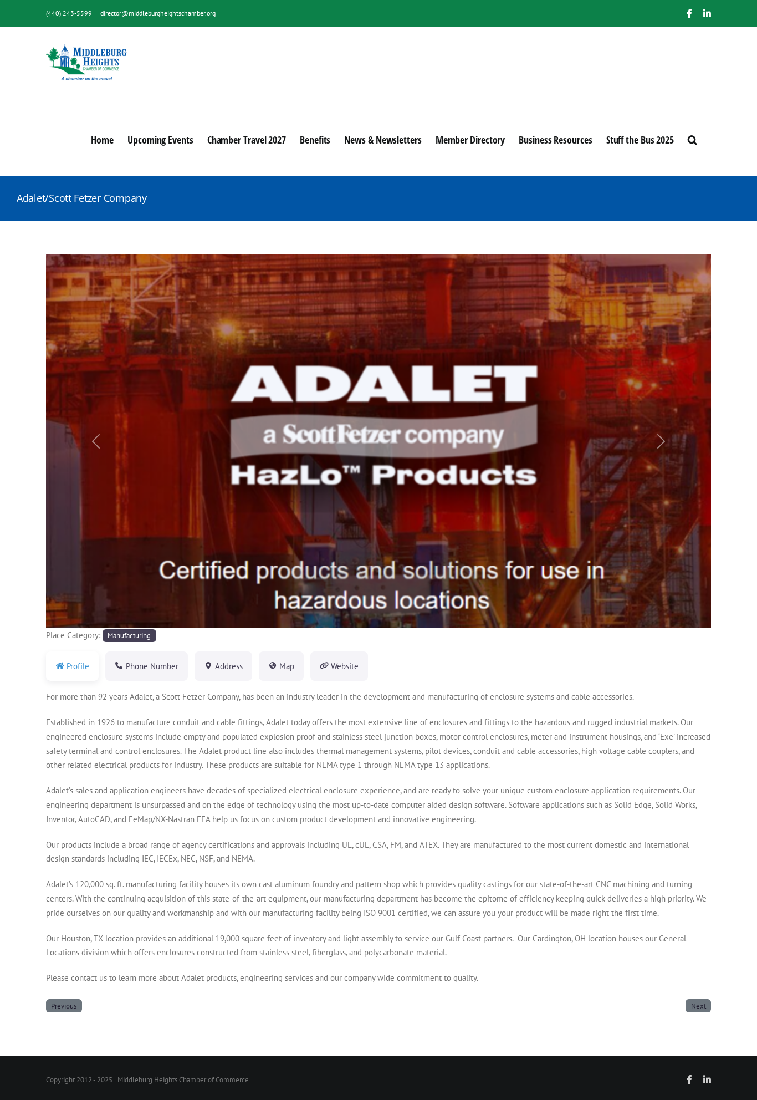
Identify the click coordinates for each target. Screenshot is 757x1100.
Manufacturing (129, 635)
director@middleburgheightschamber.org (158, 13)
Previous (63, 1005)
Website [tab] (345, 666)
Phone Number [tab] (152, 666)
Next (698, 1005)
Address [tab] (229, 666)
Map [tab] (286, 666)
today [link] (300, 722)
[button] (692, 138)
